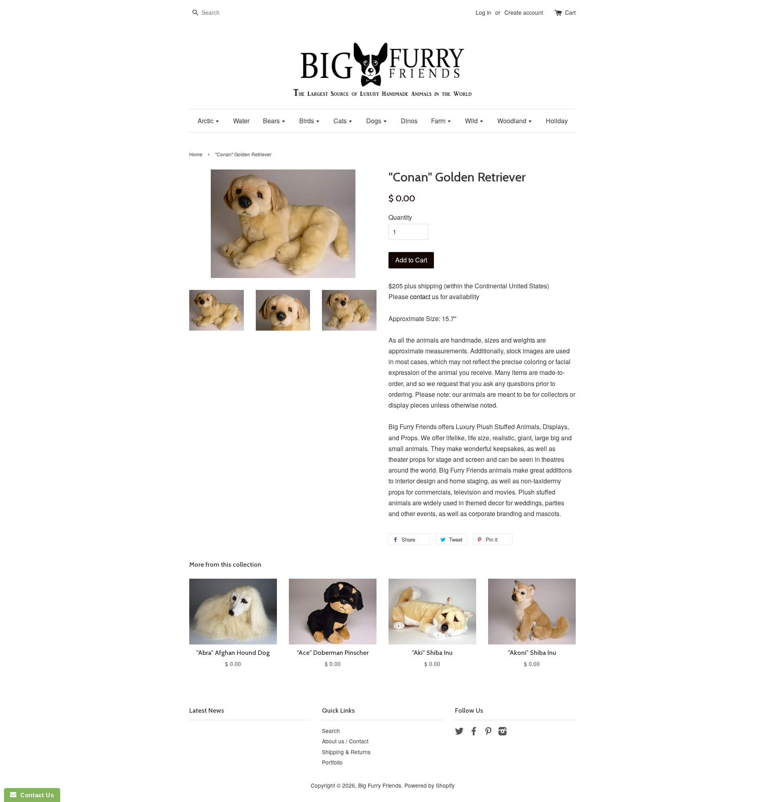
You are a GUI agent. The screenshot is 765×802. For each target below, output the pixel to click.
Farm (439, 120)
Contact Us (35, 795)
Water (241, 120)
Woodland (512, 120)
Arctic (206, 120)
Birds (307, 120)
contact (420, 296)
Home (195, 154)
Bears (272, 120)
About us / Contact (345, 741)
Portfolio (332, 762)
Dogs (374, 120)
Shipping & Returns (346, 752)
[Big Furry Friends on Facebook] (473, 732)
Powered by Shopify (429, 785)
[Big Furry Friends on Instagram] (502, 732)
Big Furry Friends (379, 785)
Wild (472, 120)
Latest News (206, 710)
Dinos (409, 120)
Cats (340, 120)
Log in (483, 12)
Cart (570, 12)
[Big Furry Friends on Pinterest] (488, 732)
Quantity (400, 217)
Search (331, 731)
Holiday (557, 120)
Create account (523, 12)
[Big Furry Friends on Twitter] (459, 732)
